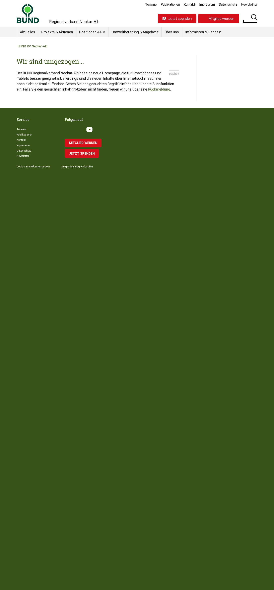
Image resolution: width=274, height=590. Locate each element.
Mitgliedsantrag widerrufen (77, 166)
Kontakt (189, 4)
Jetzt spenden (180, 18)
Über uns (172, 32)
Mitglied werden (221, 18)
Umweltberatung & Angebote (135, 32)
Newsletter (249, 4)
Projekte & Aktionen (57, 32)
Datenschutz (228, 4)
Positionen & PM (92, 32)
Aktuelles (27, 32)
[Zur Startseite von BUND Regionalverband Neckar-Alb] (28, 13)
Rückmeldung (159, 89)
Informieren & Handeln (203, 32)
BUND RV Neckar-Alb (33, 46)
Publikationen (170, 4)
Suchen (254, 18)
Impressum (207, 4)
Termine (151, 4)
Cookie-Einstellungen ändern (33, 166)
